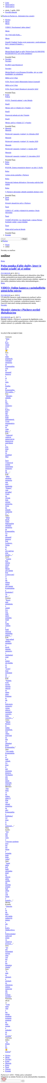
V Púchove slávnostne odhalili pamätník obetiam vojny (24, 192)
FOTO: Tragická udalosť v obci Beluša (18, 100)
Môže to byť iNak (11, 78)
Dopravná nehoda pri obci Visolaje (17, 115)
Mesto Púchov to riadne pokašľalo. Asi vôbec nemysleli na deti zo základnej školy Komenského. (10, 734)
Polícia (7, 97)
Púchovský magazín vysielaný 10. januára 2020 (21, 141)
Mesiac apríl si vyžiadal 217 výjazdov (18, 123)
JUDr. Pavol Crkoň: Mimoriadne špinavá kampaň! (22, 82)
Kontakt (8, 235)
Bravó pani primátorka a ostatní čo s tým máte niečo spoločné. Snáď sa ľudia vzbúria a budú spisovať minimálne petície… (9, 617)
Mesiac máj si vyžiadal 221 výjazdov (18, 108)
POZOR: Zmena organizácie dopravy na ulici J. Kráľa (24, 168)
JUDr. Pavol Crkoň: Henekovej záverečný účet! (21, 89)
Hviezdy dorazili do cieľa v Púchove (18, 203)
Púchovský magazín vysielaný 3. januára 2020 (21, 149)
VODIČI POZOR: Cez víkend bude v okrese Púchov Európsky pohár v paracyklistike (23, 221)
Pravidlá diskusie (11, 12)
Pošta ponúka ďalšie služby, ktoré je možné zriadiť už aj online (21, 267)
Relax (7, 162)
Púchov (7, 20)
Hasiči (7, 104)
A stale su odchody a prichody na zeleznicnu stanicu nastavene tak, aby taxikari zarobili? (9, 984)
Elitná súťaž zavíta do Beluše (15, 229)
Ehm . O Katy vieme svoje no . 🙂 (7, 345)
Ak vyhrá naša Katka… (13, 35)
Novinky (8, 59)
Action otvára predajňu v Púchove (17, 175)
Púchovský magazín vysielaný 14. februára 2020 (22, 134)
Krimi (7, 95)
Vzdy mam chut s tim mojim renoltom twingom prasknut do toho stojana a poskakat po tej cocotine (8, 1020)
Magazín (8, 128)
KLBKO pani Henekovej (14, 65)
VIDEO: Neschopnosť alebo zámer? (17, 27)
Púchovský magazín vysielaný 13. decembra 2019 (22, 156)
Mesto (7, 22)
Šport (7, 197)
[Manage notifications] (4, 1079)
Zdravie (8, 1069)
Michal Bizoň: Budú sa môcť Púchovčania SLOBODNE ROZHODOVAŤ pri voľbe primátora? (25, 52)
